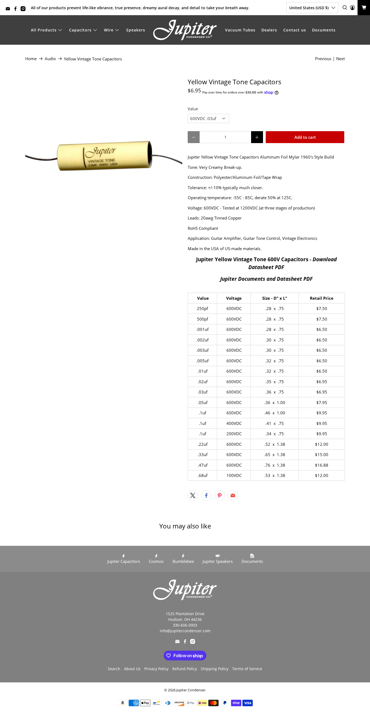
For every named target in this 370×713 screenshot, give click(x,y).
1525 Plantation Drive (185, 613)
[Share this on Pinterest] (220, 495)
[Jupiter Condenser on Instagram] (24, 9)
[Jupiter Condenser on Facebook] (17, 9)
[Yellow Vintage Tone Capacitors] (103, 156)
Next (340, 58)
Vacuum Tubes (240, 30)
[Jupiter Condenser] (185, 30)
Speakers (135, 30)
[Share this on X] (193, 495)
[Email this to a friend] (233, 495)
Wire (108, 30)
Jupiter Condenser (190, 690)
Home (31, 59)
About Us (132, 668)
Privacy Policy (156, 668)
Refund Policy (184, 668)
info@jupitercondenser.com (185, 630)
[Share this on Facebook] (206, 495)
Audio (50, 59)
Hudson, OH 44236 (185, 619)
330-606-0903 (185, 625)
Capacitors (80, 30)
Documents (324, 30)
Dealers (269, 30)
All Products (44, 30)
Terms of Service (247, 668)
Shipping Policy (214, 668)
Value (193, 108)
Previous (323, 58)
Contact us (294, 30)
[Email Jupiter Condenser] (9, 9)
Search (114, 668)
